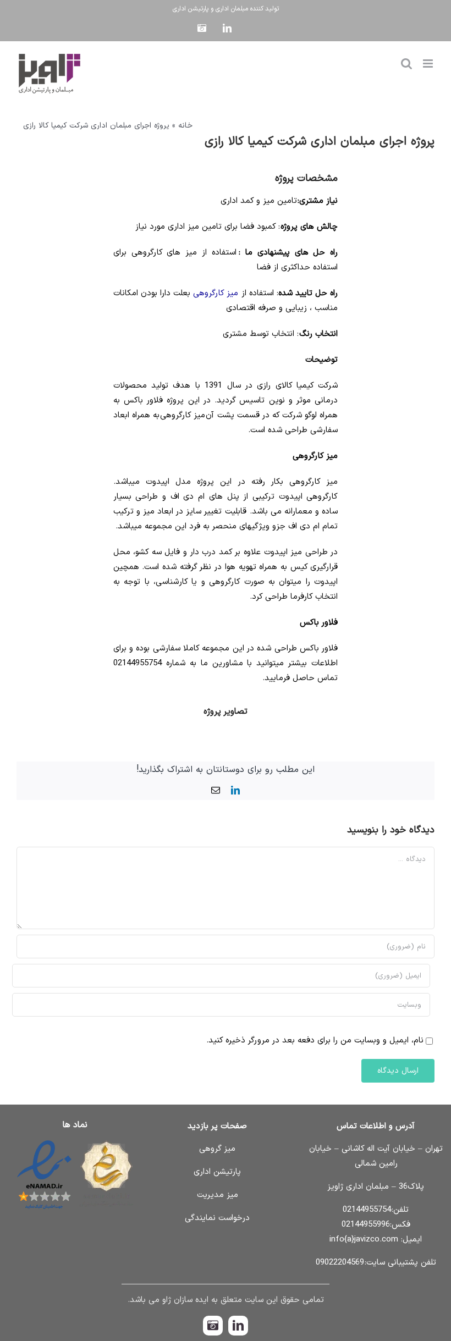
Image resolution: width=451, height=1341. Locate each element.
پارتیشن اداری (190, 9)
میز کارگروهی (215, 293)
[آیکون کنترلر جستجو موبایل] (406, 63)
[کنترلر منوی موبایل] (429, 63)
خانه (185, 125)
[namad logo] (75, 1140)
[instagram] (213, 1326)
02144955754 (367, 1210)
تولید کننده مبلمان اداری (247, 9)
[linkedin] (238, 1326)
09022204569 (340, 1262)
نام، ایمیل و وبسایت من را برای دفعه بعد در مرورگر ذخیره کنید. (315, 1040)
